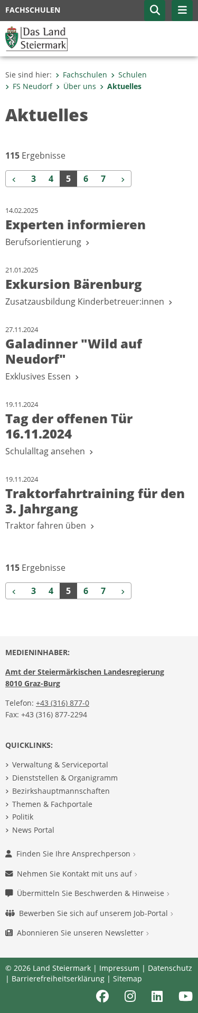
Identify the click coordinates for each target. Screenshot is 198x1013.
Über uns (79, 86)
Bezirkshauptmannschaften (61, 791)
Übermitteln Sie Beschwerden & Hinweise (91, 893)
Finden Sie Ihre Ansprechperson (74, 854)
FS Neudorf (32, 86)
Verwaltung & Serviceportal (60, 764)
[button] (154, 10)
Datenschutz (170, 968)
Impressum (119, 968)
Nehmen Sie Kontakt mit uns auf (75, 874)
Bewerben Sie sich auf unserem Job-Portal (94, 913)
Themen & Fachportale (52, 804)
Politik (22, 817)
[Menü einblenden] (182, 10)
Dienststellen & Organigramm (65, 778)
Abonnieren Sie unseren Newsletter (81, 933)
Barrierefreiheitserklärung (58, 978)
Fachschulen (85, 75)
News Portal (33, 830)
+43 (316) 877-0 (62, 703)
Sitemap (127, 978)
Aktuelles (124, 86)
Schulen (132, 75)
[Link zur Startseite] (36, 38)
